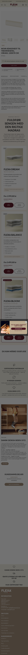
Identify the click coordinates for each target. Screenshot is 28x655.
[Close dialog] (26, 322)
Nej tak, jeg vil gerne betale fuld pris (18, 330)
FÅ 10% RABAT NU (18, 328)
